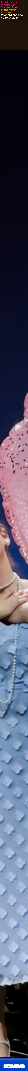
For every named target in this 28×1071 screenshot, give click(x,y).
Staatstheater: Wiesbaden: (10, 3)
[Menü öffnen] (22, 1066)
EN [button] (17, 1066)
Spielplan (8, 1066)
